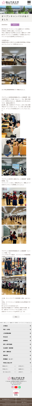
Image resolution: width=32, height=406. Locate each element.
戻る (16, 316)
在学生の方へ (21, 366)
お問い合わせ (24, 402)
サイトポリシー (24, 399)
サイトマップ (8, 402)
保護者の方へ (21, 369)
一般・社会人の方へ (6, 371)
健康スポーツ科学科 (14, 322)
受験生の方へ (5, 366)
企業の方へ (21, 371)
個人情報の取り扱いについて (8, 399)
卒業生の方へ (5, 369)
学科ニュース (6, 322)
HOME (1, 322)
